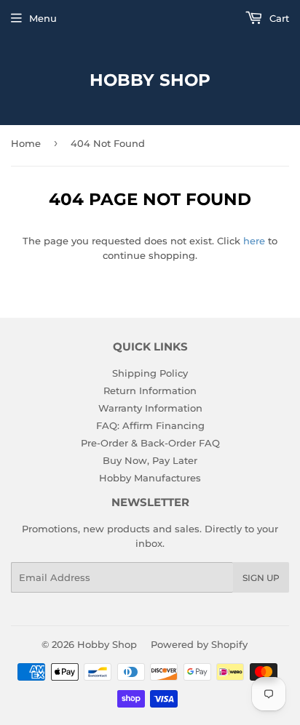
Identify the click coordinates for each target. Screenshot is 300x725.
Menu (43, 18)
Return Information (150, 390)
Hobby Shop (150, 80)
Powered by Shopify (199, 644)
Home (26, 143)
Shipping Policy (150, 373)
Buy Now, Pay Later (150, 460)
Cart (278, 18)
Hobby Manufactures (150, 478)
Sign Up (261, 577)
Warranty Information (150, 408)
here (254, 241)
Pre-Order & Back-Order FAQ (150, 443)
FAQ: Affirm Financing (150, 425)
